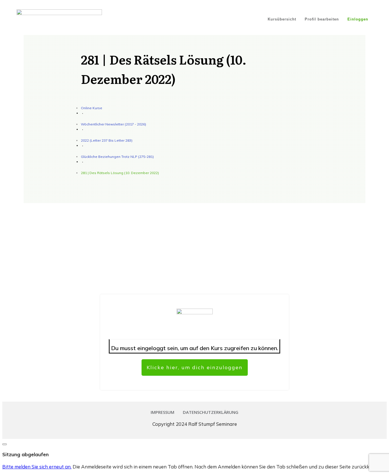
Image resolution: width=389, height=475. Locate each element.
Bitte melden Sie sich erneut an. (36, 467)
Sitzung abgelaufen (25, 454)
